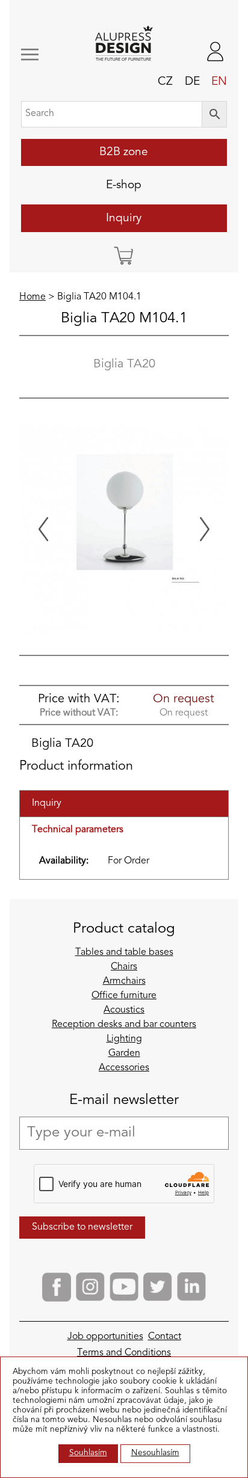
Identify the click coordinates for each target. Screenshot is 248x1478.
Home (32, 297)
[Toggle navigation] (39, 54)
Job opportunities (105, 1337)
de (192, 82)
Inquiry (123, 218)
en (219, 82)
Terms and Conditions (124, 1353)
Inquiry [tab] (46, 803)
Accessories (124, 1068)
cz (165, 82)
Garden (124, 1053)
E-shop (123, 185)
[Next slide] (204, 529)
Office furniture (124, 996)
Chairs (124, 967)
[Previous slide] (43, 529)
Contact (164, 1337)
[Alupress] (124, 44)
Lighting (124, 1039)
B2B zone (123, 152)
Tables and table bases (124, 952)
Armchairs (124, 981)
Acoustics (124, 1010)
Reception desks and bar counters (124, 1024)
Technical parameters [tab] (77, 830)
